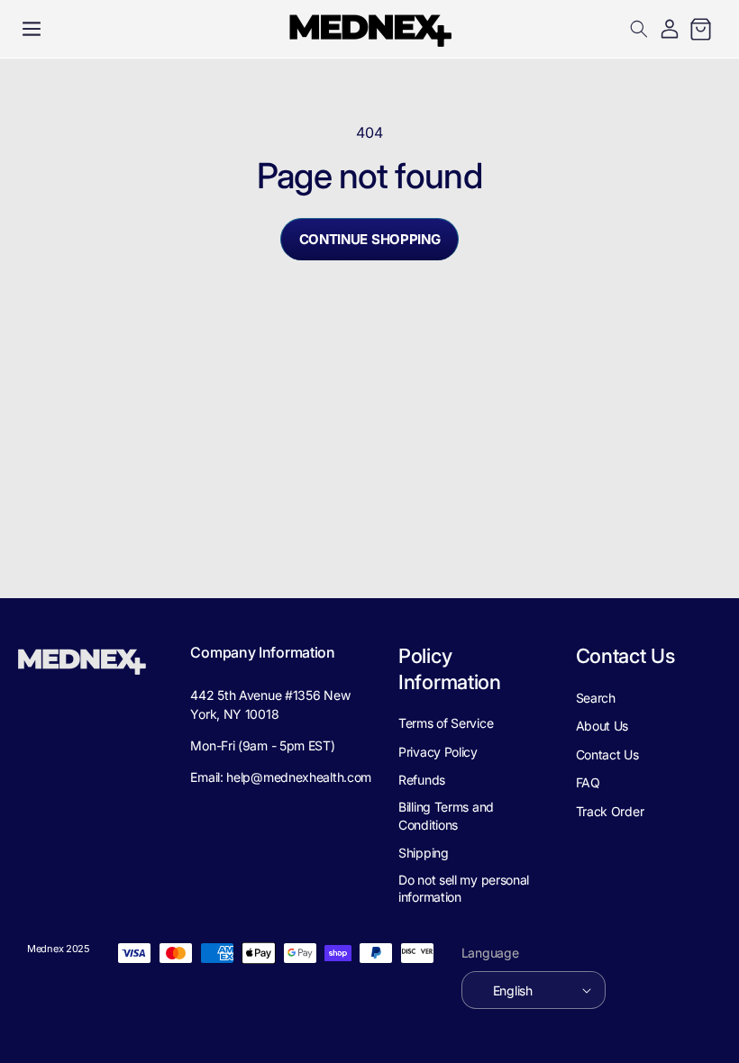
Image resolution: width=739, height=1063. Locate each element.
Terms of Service (445, 723)
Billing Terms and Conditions (446, 815)
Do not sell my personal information (463, 888)
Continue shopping (370, 239)
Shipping (423, 852)
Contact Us (607, 754)
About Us (602, 725)
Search (596, 697)
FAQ (588, 782)
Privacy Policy (438, 751)
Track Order (610, 811)
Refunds (421, 779)
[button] (31, 28)
